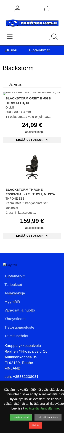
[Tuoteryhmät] (10, 36)
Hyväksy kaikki (21, 417)
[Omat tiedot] (17, 8)
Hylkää (35, 425)
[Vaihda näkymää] (54, 79)
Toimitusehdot (16, 336)
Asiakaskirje (14, 293)
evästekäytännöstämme (42, 408)
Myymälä (12, 302)
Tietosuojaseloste (19, 327)
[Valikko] (60, 50)
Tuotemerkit (14, 276)
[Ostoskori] (47, 8)
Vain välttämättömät (48, 417)
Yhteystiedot (15, 319)
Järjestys (15, 84)
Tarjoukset (13, 284)
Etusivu (11, 50)
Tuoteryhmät (39, 50)
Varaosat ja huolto (19, 310)
